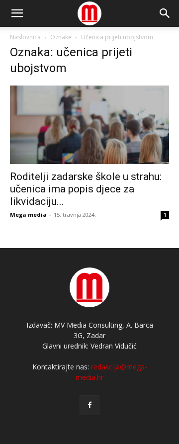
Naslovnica (25, 37)
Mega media (28, 214)
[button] (165, 13)
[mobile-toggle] (17, 13)
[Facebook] (89, 405)
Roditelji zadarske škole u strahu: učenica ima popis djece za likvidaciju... (86, 189)
